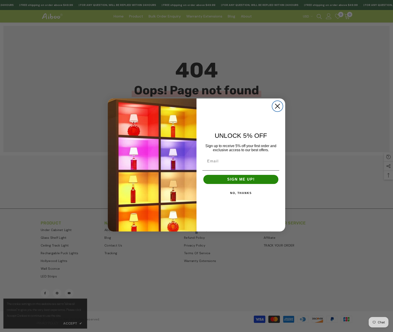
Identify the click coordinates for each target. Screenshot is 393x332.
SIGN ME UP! (241, 179)
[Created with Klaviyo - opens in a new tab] (196, 232)
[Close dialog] (277, 106)
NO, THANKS (241, 193)
